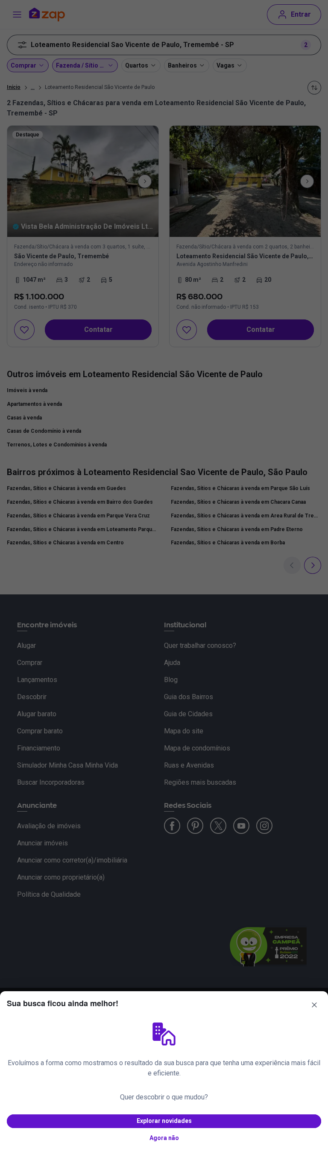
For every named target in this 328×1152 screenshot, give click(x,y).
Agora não (164, 1137)
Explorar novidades (164, 1120)
